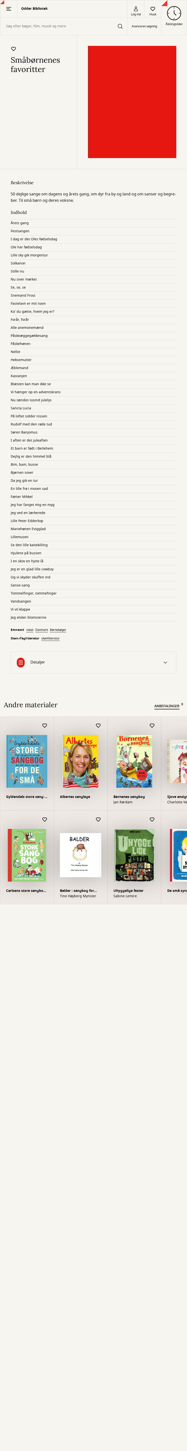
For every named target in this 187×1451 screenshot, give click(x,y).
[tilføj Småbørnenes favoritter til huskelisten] (14, 49)
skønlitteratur (50, 638)
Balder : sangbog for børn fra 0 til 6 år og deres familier (80, 891)
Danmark (41, 630)
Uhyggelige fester (128, 890)
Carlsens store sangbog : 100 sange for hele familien (26, 891)
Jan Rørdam (122, 802)
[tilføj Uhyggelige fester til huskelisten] (152, 819)
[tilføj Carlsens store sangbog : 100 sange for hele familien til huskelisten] (45, 819)
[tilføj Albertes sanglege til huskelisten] (98, 726)
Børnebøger (58, 630)
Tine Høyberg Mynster (78, 896)
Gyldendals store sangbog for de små (25, 797)
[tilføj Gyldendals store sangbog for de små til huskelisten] (45, 726)
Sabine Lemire (125, 896)
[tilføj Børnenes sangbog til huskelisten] (152, 726)
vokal (29, 630)
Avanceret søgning (144, 26)
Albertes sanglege (75, 796)
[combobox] (63, 26)
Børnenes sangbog (129, 796)
